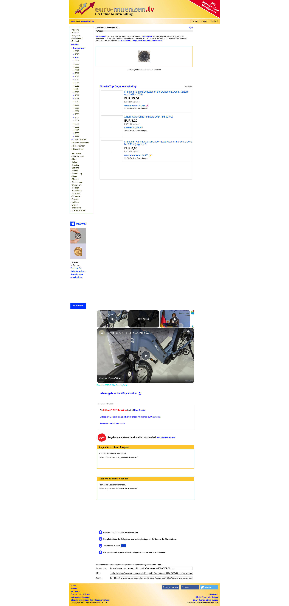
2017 (77, 79)
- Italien (74, 162)
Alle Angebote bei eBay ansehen (118, 393)
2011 (77, 98)
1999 (77, 136)
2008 (77, 108)
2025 (77, 54)
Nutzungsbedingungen (80, 597)
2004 (77, 120)
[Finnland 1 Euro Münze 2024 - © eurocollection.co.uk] (144, 56)
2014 (77, 89)
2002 (77, 127)
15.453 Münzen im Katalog (207, 597)
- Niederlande (76, 182)
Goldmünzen (78, 149)
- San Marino (76, 191)
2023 (77, 61)
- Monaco (75, 179)
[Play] (175, 319)
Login (73, 21)
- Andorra (75, 30)
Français (195, 21)
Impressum (76, 591)
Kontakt (74, 589)
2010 (77, 102)
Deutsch (214, 21)
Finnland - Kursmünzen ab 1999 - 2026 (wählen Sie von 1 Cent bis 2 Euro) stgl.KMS (158, 143)
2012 (77, 95)
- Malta (74, 176)
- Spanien (75, 199)
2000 (77, 133)
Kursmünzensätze (81, 143)
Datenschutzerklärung (80, 594)
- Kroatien (75, 165)
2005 (77, 117)
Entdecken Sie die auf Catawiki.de (130, 417)
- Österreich (76, 185)
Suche (73, 586)
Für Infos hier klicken (166, 437)
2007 (77, 111)
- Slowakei (75, 193)
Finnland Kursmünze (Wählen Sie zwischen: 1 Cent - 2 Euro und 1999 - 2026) (156, 93)
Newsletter (213, 594)
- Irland (74, 159)
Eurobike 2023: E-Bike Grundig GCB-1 (130, 333)
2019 (77, 73)
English (204, 21)
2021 (77, 67)
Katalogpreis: (101, 36)
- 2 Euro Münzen (78, 211)
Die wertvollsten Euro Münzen (205, 600)
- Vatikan (75, 202)
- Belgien (75, 33)
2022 (77, 64)
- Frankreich (76, 153)
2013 (77, 92)
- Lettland (75, 168)
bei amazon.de (112, 423)
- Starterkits (76, 208)
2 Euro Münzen (79, 139)
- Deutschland (77, 38)
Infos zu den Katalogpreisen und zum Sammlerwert (140, 41)
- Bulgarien (75, 35)
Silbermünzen (79, 146)
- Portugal (75, 188)
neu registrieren (87, 21)
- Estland (75, 41)
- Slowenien (76, 196)
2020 (77, 70)
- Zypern (74, 205)
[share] (188, 331)
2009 (77, 105)
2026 (77, 51)
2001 (77, 130)
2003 (77, 124)
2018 (77, 76)
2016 (77, 83)
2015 (77, 86)
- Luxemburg (76, 173)
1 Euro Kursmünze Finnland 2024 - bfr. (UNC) (148, 116)
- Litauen (74, 171)
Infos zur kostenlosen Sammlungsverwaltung (90, 600)
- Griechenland (77, 156)
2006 (77, 114)
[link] (102, 333)
